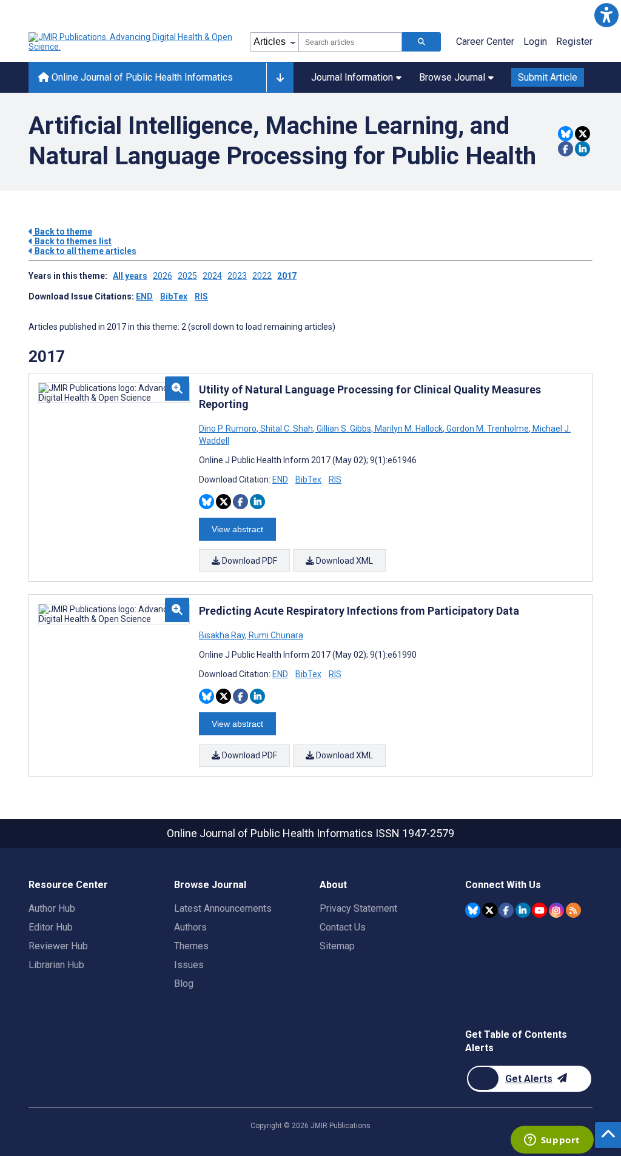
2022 (262, 276)
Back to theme (62, 231)
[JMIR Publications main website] (132, 42)
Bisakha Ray (223, 635)
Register (574, 41)
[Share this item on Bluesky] (565, 133)
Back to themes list (72, 241)
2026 (162, 276)
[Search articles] (421, 42)
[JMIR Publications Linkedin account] (523, 910)
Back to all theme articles (84, 251)
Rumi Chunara (275, 635)
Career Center (485, 41)
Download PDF (248, 561)
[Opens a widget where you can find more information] (552, 1141)
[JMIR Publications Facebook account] (506, 910)
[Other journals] (280, 77)
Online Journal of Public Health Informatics (141, 77)
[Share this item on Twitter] (582, 133)
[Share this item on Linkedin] (582, 148)
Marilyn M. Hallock (409, 428)
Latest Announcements (223, 908)
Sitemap (337, 946)
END (144, 296)
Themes (191, 946)
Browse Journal (452, 77)
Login (535, 41)
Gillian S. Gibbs (344, 428)
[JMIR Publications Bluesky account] (472, 910)
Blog (183, 983)
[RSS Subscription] (573, 910)
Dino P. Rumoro (228, 428)
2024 (212, 276)
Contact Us (343, 927)
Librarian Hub (56, 965)
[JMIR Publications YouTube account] (539, 910)
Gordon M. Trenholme (488, 428)
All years (130, 276)
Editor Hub (51, 927)
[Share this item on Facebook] (565, 148)
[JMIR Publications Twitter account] (489, 910)
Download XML (343, 561)
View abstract (237, 529)
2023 (237, 276)
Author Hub (52, 908)
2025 (187, 276)
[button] (606, 14)
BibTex (173, 296)
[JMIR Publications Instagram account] (556, 910)
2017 (287, 276)
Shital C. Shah (286, 428)
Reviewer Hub (58, 946)
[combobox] (350, 42)
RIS (201, 296)
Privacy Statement (358, 908)
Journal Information (352, 77)
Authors (190, 927)
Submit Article (547, 77)
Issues (189, 965)
